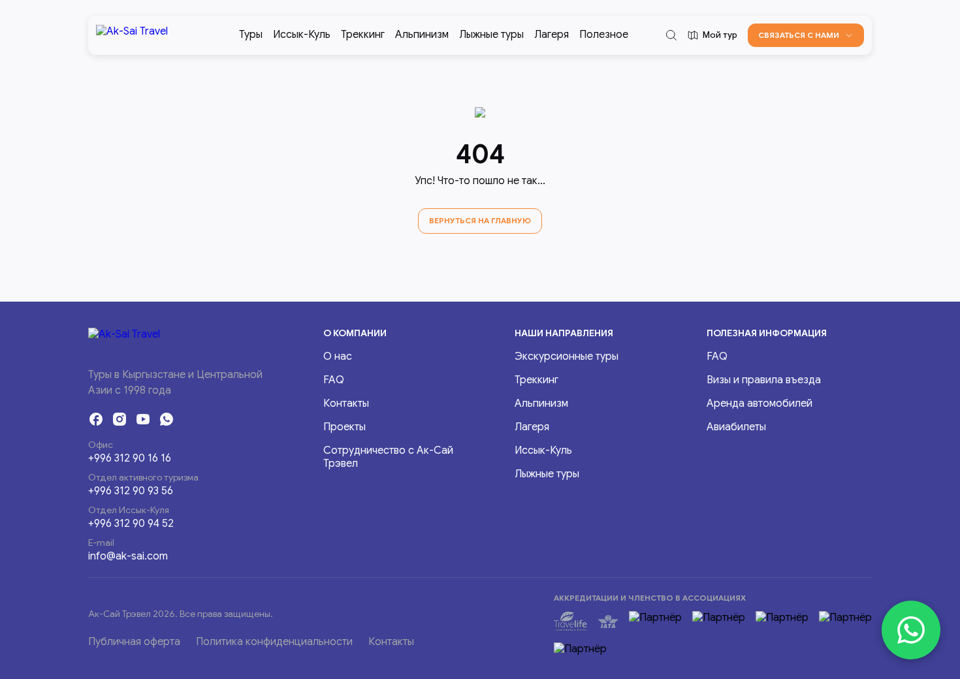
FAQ (333, 380)
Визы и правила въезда (764, 380)
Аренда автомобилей (759, 403)
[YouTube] (143, 419)
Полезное (603, 34)
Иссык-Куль (301, 34)
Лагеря (551, 34)
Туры (251, 34)
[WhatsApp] (166, 419)
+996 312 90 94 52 (131, 523)
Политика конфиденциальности (274, 641)
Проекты (344, 427)
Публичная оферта (134, 641)
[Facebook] (96, 419)
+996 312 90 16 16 (129, 458)
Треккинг (363, 34)
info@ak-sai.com (128, 556)
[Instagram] (119, 419)
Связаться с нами (798, 35)
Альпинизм (422, 34)
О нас (337, 356)
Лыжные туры (491, 34)
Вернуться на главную (480, 220)
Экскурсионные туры (566, 356)
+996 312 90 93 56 (130, 490)
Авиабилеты (736, 427)
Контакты (346, 403)
